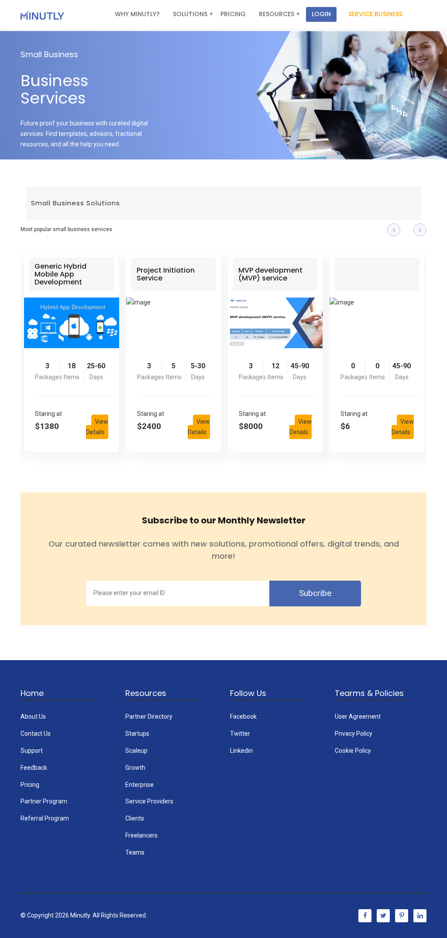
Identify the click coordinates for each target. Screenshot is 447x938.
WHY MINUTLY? (137, 14)
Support (32, 750)
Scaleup (136, 750)
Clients (134, 818)
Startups (137, 733)
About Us (33, 716)
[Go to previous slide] (393, 229)
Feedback (34, 767)
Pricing (30, 784)
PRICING (233, 14)
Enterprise (139, 784)
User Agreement (358, 716)
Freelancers (141, 835)
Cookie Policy (353, 750)
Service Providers (149, 801)
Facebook (243, 716)
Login (321, 14)
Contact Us (36, 733)
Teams (134, 852)
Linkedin (241, 750)
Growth (135, 767)
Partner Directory (148, 716)
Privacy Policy (353, 733)
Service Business (375, 14)
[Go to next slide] (419, 229)
